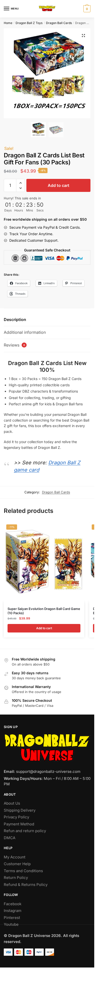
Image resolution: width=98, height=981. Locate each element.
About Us (12, 803)
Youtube (11, 924)
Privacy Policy (16, 817)
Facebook (12, 903)
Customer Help (17, 863)
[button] (83, 35)
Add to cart (58, 185)
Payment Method (19, 824)
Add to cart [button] (44, 628)
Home (8, 23)
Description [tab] (15, 319)
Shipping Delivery (19, 810)
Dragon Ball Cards (59, 23)
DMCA (9, 837)
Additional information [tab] (25, 332)
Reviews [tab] (14, 345)
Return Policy (16, 877)
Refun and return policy (25, 830)
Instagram (12, 910)
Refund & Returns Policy (25, 884)
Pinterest (12, 917)
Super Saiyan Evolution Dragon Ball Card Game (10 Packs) (44, 611)
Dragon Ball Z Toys (29, 23)
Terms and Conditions (23, 870)
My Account (14, 857)
